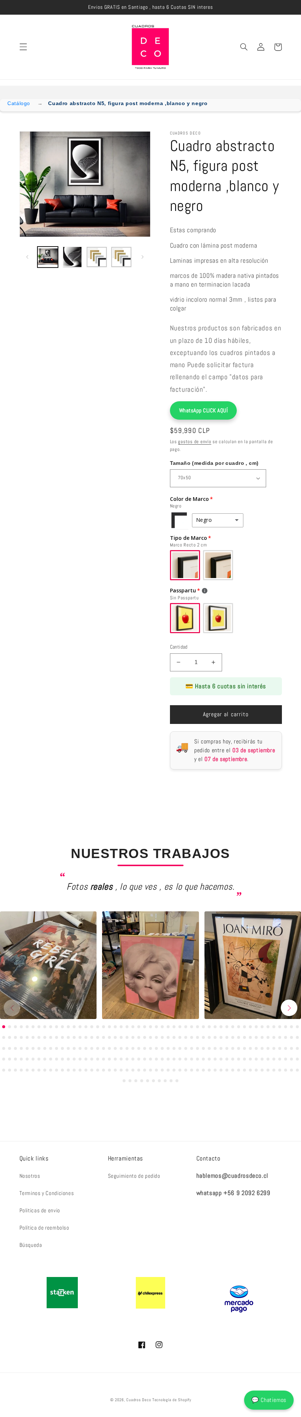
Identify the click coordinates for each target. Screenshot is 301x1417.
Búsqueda (30, 1245)
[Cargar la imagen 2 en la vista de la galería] (72, 257)
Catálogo (18, 103)
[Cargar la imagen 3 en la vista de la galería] (96, 257)
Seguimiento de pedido (134, 1176)
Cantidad (179, 647)
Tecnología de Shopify (171, 1400)
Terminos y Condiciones (46, 1193)
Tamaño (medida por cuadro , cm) (214, 463)
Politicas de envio (39, 1210)
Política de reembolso (44, 1227)
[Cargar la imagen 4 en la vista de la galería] (121, 257)
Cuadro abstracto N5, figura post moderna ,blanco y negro (127, 103)
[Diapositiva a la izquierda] (27, 257)
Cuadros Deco (138, 1400)
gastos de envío (194, 442)
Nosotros (29, 1176)
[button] (23, 47)
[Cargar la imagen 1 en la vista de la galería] (47, 257)
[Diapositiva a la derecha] (142, 257)
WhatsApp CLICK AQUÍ (203, 410)
